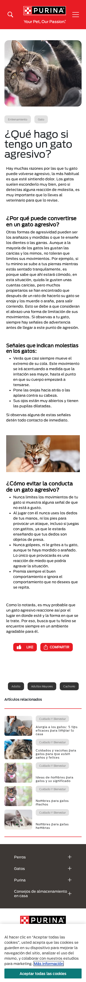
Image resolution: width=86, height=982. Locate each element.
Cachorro (69, 686)
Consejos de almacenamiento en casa (40, 893)
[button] (75, 14)
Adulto (16, 686)
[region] (43, 953)
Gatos (19, 868)
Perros (20, 857)
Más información (48, 963)
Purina (20, 880)
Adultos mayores (42, 686)
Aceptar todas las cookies (43, 973)
